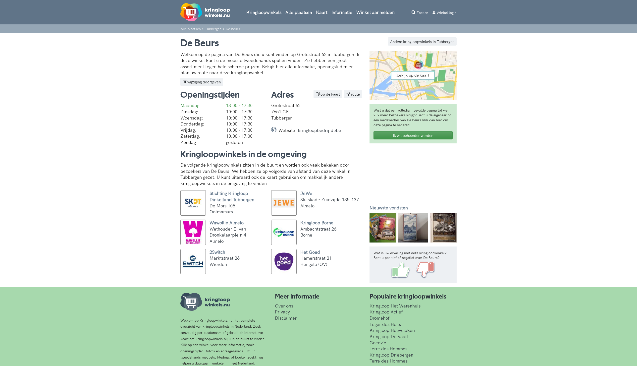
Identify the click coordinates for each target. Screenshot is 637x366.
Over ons (284, 306)
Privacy (282, 311)
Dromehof (379, 318)
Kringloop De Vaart (389, 336)
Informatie (341, 12)
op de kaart (329, 94)
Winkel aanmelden (375, 12)
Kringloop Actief (386, 311)
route (355, 94)
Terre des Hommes (388, 348)
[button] (376, 228)
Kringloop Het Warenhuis (395, 306)
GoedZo (378, 342)
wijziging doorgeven (203, 81)
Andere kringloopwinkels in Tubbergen (422, 41)
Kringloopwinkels (263, 12)
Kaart (321, 12)
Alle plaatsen (298, 12)
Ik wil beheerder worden (413, 135)
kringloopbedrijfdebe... (322, 130)
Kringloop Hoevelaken (392, 330)
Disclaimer (286, 318)
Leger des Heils (385, 324)
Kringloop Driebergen (391, 355)
